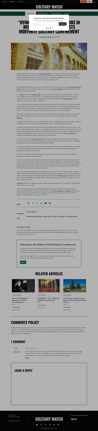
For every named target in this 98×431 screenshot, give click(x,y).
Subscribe (62, 24)
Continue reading (49, 28)
